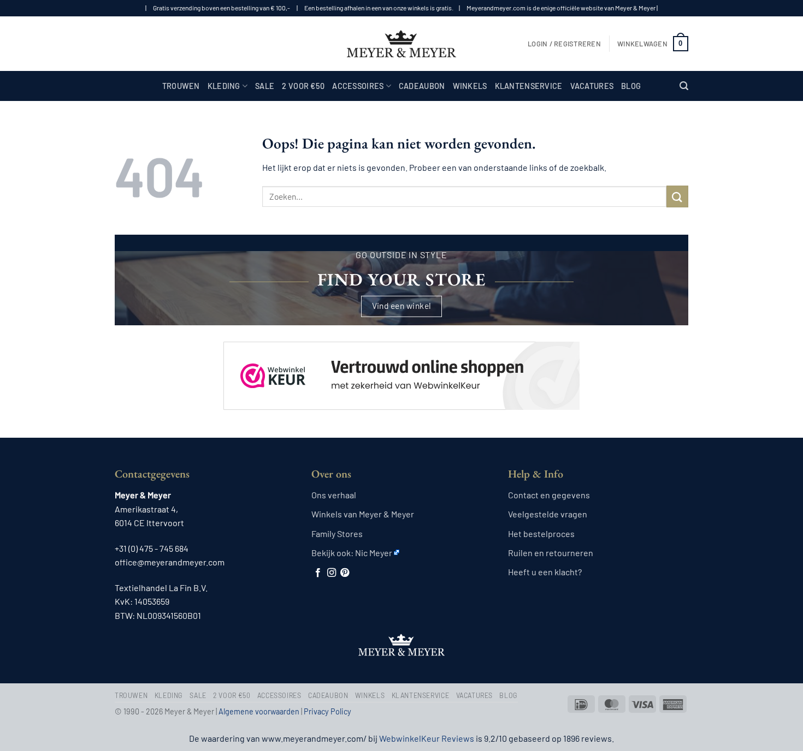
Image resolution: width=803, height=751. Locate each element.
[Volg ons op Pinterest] (344, 573)
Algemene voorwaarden (259, 711)
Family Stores (337, 533)
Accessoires (357, 86)
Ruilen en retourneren (550, 552)
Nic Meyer (373, 552)
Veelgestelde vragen (547, 514)
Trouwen (181, 86)
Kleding (224, 86)
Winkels (470, 86)
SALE (264, 86)
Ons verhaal (333, 495)
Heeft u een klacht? (545, 572)
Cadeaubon (422, 86)
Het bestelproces (541, 533)
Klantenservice (529, 86)
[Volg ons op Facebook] (318, 573)
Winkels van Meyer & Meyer (362, 514)
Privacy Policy (327, 711)
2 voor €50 (303, 86)
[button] (564, 43)
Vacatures (592, 86)
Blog (631, 86)
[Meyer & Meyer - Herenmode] (401, 43)
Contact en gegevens (549, 495)
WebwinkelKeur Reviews (426, 738)
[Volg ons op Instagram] (331, 573)
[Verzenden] (677, 196)
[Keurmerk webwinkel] (401, 366)
